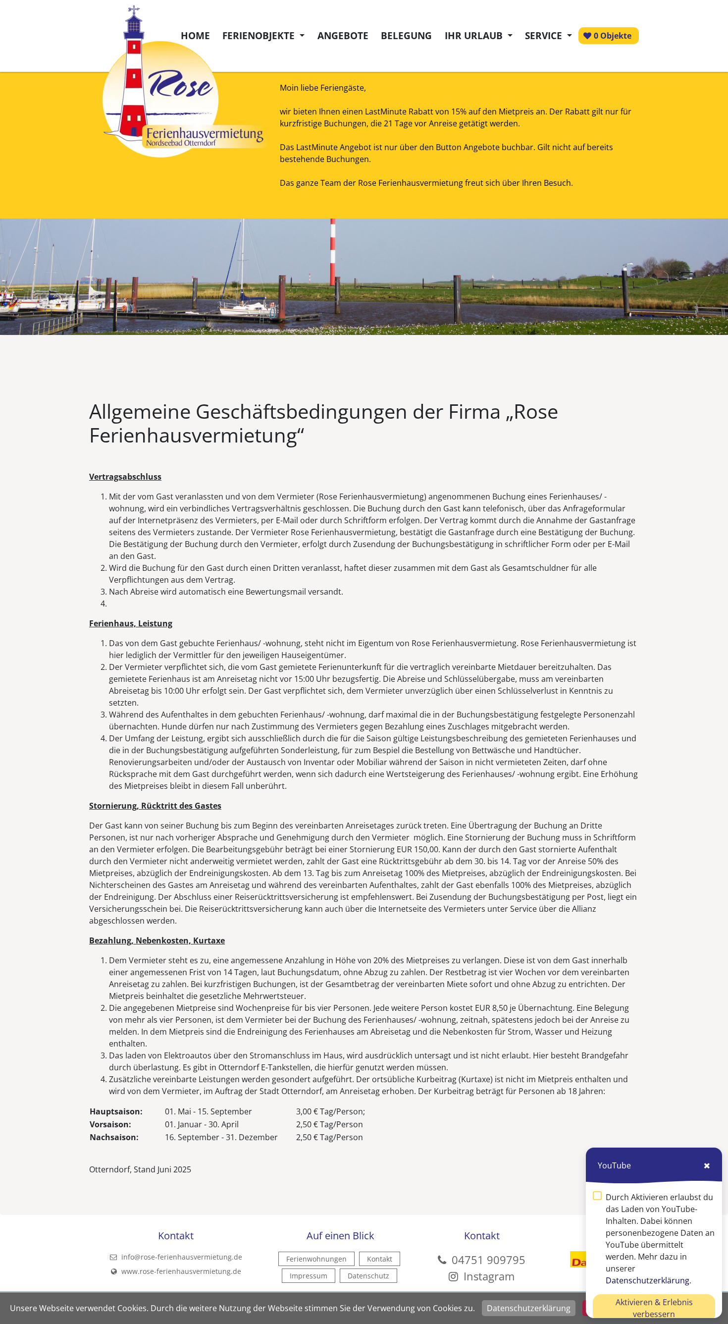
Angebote (342, 35)
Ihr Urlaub (475, 35)
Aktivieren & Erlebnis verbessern (654, 1308)
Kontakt (379, 1259)
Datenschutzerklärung (529, 1308)
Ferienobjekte (259, 35)
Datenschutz (368, 1275)
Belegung (406, 35)
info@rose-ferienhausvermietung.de (180, 1257)
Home (195, 35)
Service (545, 35)
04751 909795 (488, 1259)
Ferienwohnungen (316, 1259)
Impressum (308, 1275)
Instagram (488, 1276)
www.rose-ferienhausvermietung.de (180, 1271)
